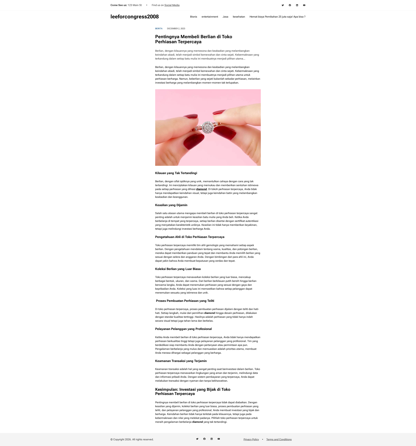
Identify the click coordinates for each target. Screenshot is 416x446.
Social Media (172, 5)
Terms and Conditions (279, 439)
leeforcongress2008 (134, 16)
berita (158, 28)
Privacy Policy (251, 439)
